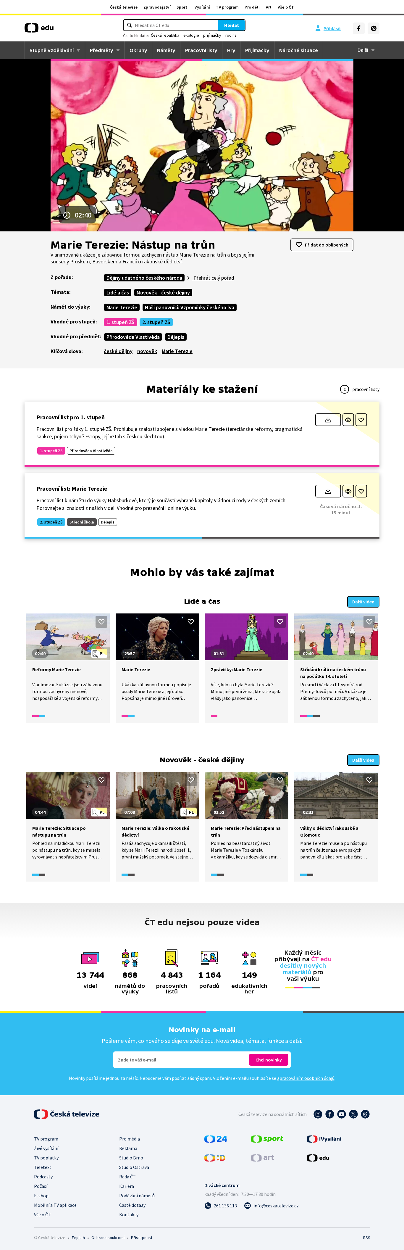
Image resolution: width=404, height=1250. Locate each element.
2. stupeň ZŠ (156, 322)
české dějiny (118, 351)
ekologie (191, 35)
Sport (182, 7)
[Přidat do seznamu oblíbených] (361, 419)
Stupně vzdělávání (52, 50)
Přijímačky (257, 50)
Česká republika (165, 35)
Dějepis (175, 337)
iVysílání (201, 7)
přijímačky (212, 35)
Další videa (363, 602)
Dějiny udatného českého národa (144, 277)
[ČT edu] (39, 29)
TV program (227, 7)
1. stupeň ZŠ (120, 322)
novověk (147, 351)
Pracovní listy (201, 50)
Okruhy (138, 50)
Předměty (101, 50)
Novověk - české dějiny (163, 292)
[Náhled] (348, 419)
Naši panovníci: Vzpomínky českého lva (189, 307)
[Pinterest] (373, 28)
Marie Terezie (121, 307)
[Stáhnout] (328, 419)
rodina (231, 35)
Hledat (231, 25)
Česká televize (124, 7)
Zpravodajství (157, 7)
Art (269, 7)
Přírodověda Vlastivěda (133, 337)
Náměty (166, 50)
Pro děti (252, 7)
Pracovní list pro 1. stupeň (70, 417)
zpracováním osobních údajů (305, 1078)
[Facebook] (359, 28)
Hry (231, 50)
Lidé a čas (117, 292)
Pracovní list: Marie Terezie (71, 488)
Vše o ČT (286, 7)
